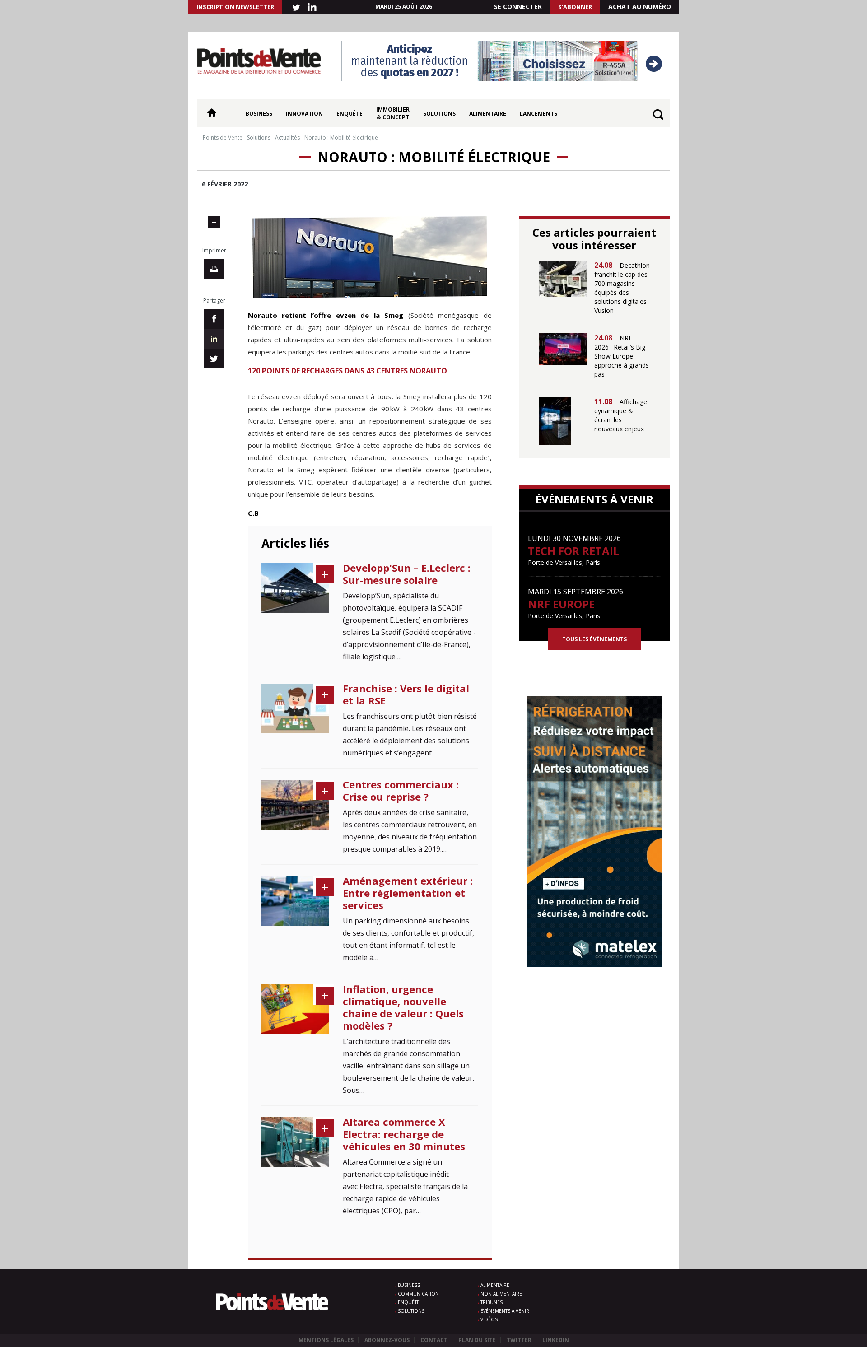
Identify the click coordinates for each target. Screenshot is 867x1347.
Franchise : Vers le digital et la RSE (406, 694)
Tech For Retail (573, 550)
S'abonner (575, 7)
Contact (433, 1340)
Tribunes (491, 1302)
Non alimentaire (501, 1294)
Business (259, 113)
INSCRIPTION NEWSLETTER (235, 7)
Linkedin (555, 1340)
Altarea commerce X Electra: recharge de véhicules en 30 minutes (404, 1134)
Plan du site (477, 1340)
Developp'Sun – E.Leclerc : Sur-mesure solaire (407, 574)
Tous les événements (594, 639)
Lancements (538, 113)
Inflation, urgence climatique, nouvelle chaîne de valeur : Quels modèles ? (403, 1007)
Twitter (519, 1340)
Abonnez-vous (387, 1340)
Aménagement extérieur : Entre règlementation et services (408, 893)
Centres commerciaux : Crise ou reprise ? (401, 790)
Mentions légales (326, 1340)
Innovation (304, 113)
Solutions (439, 113)
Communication (418, 1294)
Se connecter (518, 6)
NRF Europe (561, 604)
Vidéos (489, 1319)
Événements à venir (504, 1311)
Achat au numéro (639, 6)
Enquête (349, 113)
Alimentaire (487, 113)
